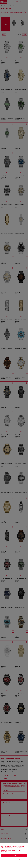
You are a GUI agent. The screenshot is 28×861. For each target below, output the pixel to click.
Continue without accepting (14, 859)
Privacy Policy (18, 850)
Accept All (14, 855)
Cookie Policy (4, 851)
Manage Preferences (5, 850)
